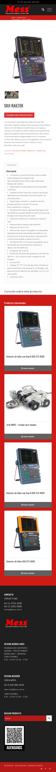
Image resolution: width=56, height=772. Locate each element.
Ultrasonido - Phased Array (36, 151)
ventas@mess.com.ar (13, 609)
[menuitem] (41, 9)
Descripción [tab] (12, 165)
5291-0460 (35, 2)
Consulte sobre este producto (19, 115)
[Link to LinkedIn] (42, 769)
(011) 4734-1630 (25, 2)
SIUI (12, 154)
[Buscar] (41, 9)
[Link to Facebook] (46, 769)
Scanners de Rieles (19, 151)
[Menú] (48, 9)
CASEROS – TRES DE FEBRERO (15, 651)
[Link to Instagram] (50, 769)
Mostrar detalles (28, 368)
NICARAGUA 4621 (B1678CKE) (15, 648)
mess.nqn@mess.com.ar (14, 689)
